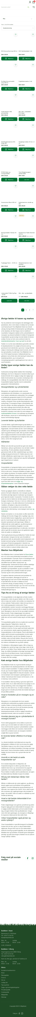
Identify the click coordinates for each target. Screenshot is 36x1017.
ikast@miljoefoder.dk (7, 937)
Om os (3, 980)
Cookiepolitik (5, 992)
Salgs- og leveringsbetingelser (10, 987)
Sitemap (3, 997)
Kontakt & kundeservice (8, 970)
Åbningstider (5, 975)
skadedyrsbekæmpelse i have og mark (12, 341)
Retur (3, 973)
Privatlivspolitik (5, 989)
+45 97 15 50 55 (8, 935)
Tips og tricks (5, 985)
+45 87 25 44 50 (8, 954)
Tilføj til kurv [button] (10, 58)
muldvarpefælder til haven (9, 413)
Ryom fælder (29, 554)
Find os (3, 977)
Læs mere (26, 179)
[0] (33, 3)
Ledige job (4, 982)
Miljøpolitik (4, 994)
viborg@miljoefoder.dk (8, 956)
